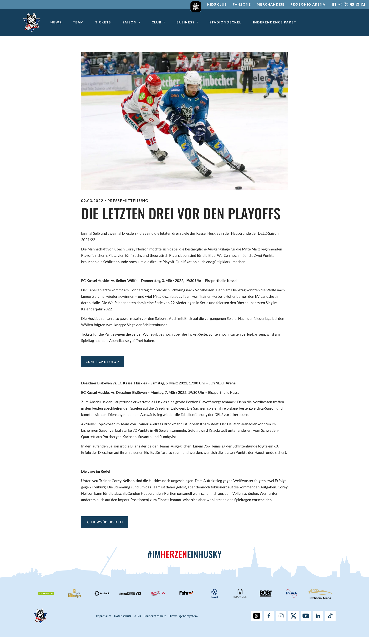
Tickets (103, 22)
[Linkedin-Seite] (357, 4)
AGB (137, 616)
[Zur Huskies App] (195, 4)
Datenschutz (122, 616)
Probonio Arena (307, 4)
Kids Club (217, 4)
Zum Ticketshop (102, 362)
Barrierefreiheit (155, 616)
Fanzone (242, 4)
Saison (129, 22)
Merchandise (271, 4)
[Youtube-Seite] (352, 4)
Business (185, 22)
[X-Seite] (346, 4)
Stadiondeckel (225, 22)
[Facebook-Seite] (334, 4)
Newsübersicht (107, 522)
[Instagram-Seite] (340, 4)
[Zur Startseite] (32, 22)
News (56, 22)
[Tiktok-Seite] (363, 4)
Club (156, 22)
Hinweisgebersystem (183, 616)
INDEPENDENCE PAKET (274, 22)
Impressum (103, 616)
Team (78, 22)
